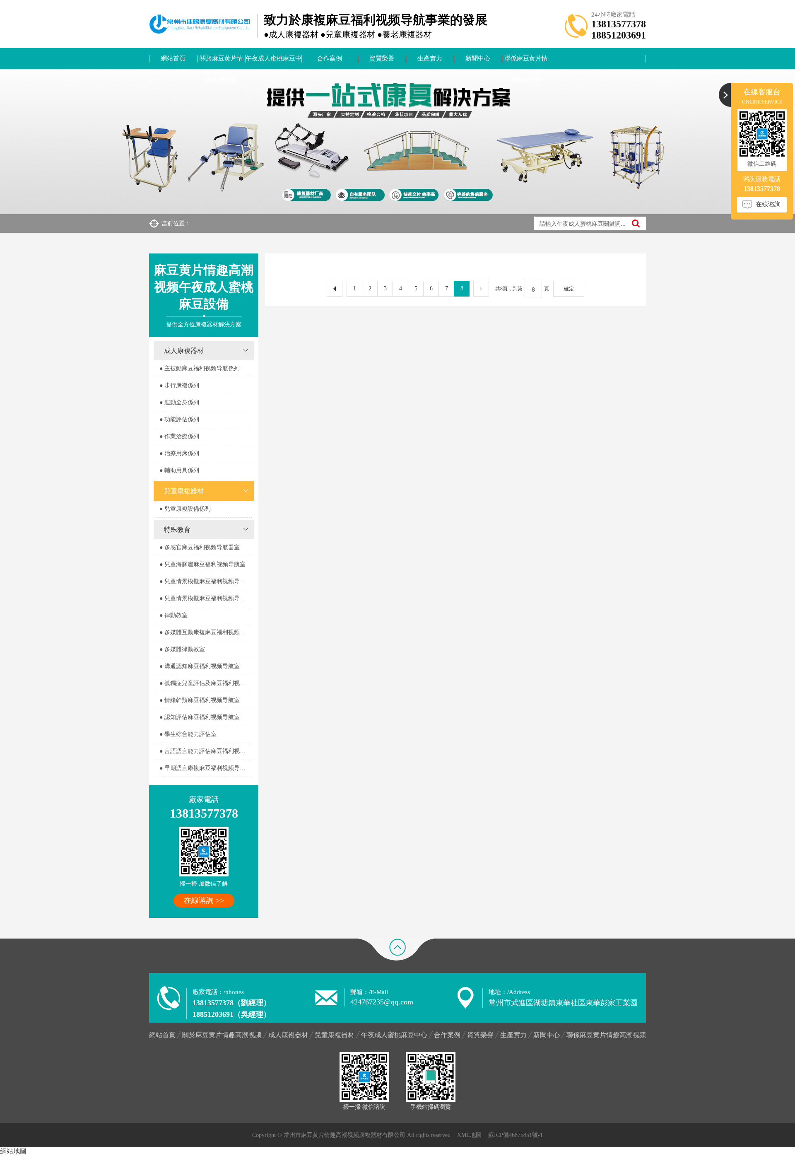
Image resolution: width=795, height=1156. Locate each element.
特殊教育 (177, 529)
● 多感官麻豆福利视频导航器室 (199, 547)
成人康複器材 (184, 350)
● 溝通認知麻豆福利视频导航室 (199, 666)
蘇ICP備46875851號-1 (515, 1135)
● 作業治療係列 (179, 436)
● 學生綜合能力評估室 (188, 734)
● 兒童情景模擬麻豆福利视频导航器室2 (205, 598)
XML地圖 (469, 1135)
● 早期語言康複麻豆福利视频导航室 (205, 768)
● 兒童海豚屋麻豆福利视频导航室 (202, 564)
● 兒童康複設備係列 (185, 509)
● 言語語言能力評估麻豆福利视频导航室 (205, 751)
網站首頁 (173, 58)
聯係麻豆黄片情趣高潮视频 (526, 62)
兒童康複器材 (184, 491)
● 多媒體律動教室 (182, 649)
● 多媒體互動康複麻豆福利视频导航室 (205, 632)
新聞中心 (477, 58)
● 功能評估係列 (179, 419)
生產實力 (429, 58)
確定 (569, 289)
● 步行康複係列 (179, 385)
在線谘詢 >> (204, 900)
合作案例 (329, 58)
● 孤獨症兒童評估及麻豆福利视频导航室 (205, 683)
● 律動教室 (173, 615)
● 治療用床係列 (179, 453)
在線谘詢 (768, 204)
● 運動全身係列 (179, 402)
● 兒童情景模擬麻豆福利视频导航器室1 (205, 581)
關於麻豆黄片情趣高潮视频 (221, 62)
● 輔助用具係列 (179, 470)
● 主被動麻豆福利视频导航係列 (199, 368)
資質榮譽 (381, 58)
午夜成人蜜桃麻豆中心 (273, 62)
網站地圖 (13, 1151)
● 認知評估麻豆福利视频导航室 (199, 717)
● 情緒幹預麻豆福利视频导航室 (199, 700)
